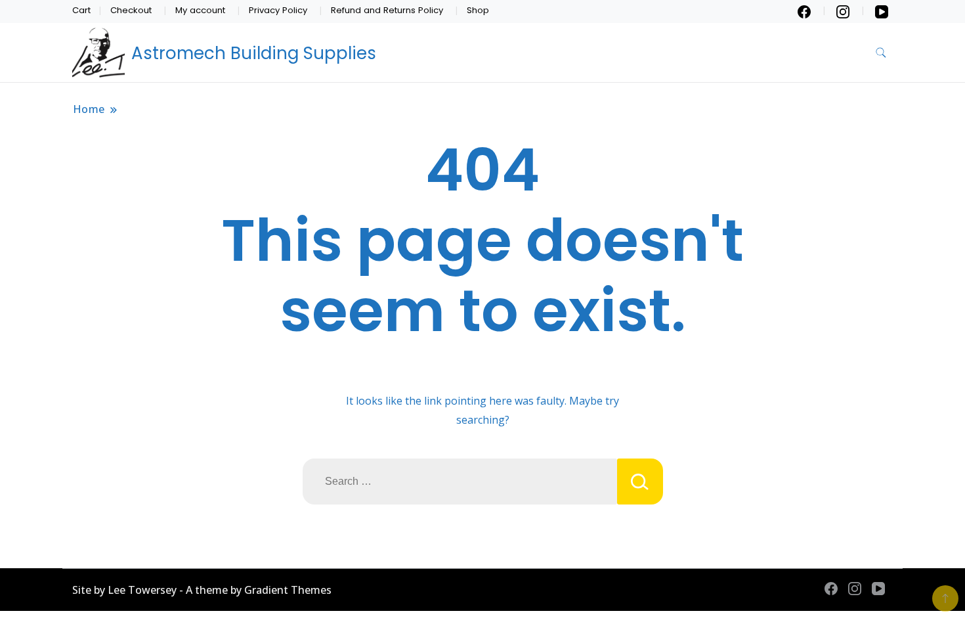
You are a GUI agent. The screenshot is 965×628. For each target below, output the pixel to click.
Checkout (131, 10)
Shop (478, 10)
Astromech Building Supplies (253, 53)
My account (200, 10)
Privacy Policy (278, 10)
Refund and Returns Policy (387, 10)
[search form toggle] (881, 53)
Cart (81, 10)
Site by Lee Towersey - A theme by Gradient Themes (202, 590)
